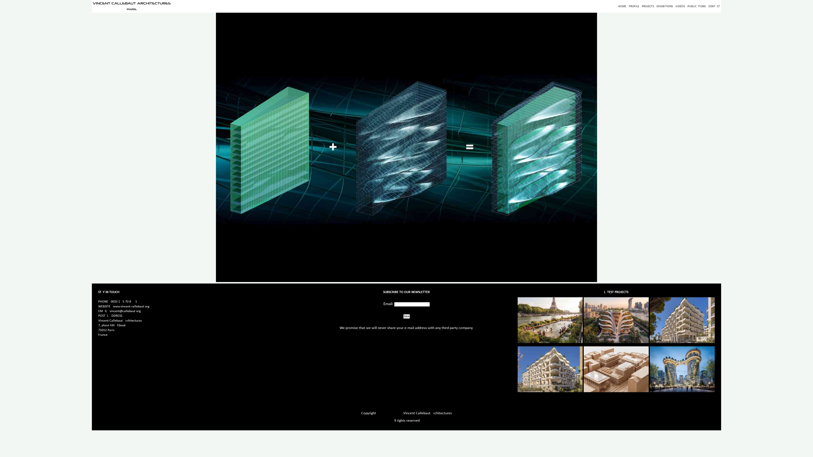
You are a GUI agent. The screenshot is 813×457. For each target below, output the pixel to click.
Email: (388, 304)
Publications (696, 6)
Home (622, 6)
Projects (648, 6)
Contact (714, 6)
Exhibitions (665, 6)
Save (406, 316)
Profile (634, 6)
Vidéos (680, 6)
